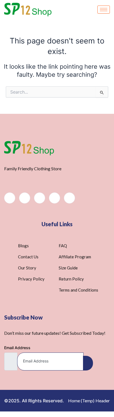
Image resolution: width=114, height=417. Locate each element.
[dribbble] (54, 198)
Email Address (17, 347)
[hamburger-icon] (103, 10)
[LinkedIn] (39, 198)
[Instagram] (69, 198)
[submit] (88, 363)
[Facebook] (9, 198)
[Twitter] (24, 198)
